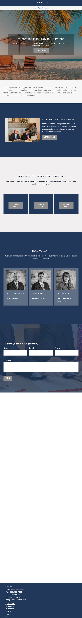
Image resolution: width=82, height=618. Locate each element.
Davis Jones (37, 293)
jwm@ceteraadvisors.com (16, 600)
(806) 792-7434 (17, 589)
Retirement (10, 606)
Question (7, 361)
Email (31, 348)
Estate (8, 611)
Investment (10, 609)
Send (8, 378)
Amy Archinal (63, 293)
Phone (57, 348)
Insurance (9, 614)
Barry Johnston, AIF (15, 293)
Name (6, 348)
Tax (7, 617)
